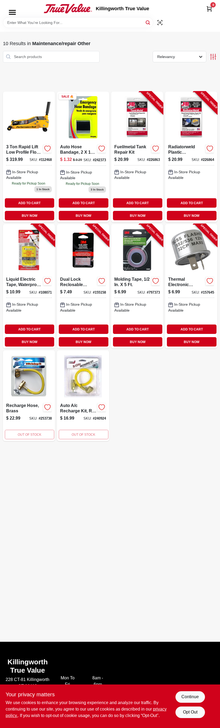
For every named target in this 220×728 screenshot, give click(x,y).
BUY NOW (29, 216)
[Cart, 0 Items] (209, 9)
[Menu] (12, 12)
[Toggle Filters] (213, 57)
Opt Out (190, 712)
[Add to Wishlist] (47, 148)
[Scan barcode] (159, 22)
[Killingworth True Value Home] (68, 8)
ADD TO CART (29, 203)
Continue (190, 696)
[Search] (148, 22)
